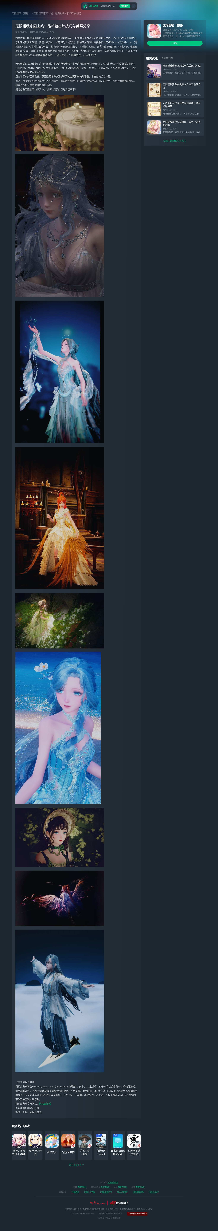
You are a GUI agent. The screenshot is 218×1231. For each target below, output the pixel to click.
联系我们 (131, 1209)
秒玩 (174, 43)
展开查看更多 (75, 1165)
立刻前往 (124, 6)
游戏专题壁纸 (113, 1183)
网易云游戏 (45, 1103)
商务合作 (140, 1209)
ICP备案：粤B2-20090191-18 (109, 1218)
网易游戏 (75, 1192)
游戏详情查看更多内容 (173, 141)
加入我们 (149, 1209)
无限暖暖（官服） (21, 13)
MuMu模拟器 (122, 1192)
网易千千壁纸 (89, 1192)
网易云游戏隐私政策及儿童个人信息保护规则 (100, 1209)
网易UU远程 (154, 1192)
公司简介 (69, 1209)
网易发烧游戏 (138, 1192)
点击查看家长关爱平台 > (137, 1214)
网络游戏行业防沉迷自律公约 (110, 1214)
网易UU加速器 (106, 1192)
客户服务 (77, 1209)
